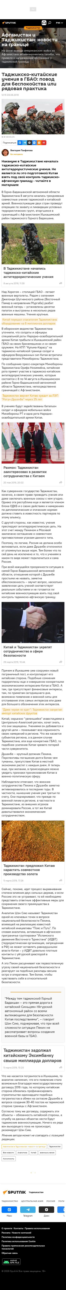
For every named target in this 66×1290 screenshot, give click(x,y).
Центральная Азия (32, 1201)
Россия (50, 1201)
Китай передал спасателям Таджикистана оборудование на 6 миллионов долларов (30, 321)
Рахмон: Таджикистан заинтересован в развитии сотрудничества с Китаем (25, 471)
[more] (61, 283)
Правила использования (37, 1228)
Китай (33, 1152)
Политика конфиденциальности (18, 1237)
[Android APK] (11, 1262)
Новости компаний (21, 1232)
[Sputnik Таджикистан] (10, 24)
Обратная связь (10, 1253)
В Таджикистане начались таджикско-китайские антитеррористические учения (28, 272)
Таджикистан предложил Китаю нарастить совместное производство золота (29, 869)
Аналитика (22, 1152)
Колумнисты (8, 1158)
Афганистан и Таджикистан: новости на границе (24, 1146)
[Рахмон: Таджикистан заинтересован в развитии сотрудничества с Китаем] (33, 443)
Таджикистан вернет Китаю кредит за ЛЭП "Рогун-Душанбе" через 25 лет (30, 397)
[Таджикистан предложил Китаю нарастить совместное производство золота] (33, 841)
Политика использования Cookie (19, 1241)
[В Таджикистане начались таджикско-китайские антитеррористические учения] (33, 243)
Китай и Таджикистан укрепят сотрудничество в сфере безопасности (28, 651)
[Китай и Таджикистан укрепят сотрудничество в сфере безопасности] (33, 622)
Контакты (18, 1228)
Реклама (6, 1232)
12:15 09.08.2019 (10, 95)
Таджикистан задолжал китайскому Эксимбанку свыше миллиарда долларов (33, 1055)
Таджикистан (55, 1146)
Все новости (8, 1152)
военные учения (47, 1152)
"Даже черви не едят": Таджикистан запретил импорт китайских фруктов (32, 711)
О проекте (7, 1228)
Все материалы (16, 154)
